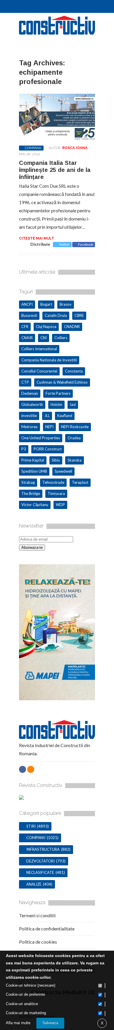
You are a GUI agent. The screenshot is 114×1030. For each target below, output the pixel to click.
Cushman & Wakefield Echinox (62, 382)
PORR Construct (48, 449)
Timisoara (56, 493)
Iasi (73, 404)
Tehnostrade (53, 482)
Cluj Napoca (46, 326)
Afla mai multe (18, 1023)
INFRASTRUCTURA (43, 849)
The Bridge (30, 493)
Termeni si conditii (37, 915)
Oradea (74, 437)
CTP (25, 382)
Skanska (75, 460)
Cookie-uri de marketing (26, 1013)
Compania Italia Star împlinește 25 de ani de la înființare (55, 170)
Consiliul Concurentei (39, 371)
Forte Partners (58, 393)
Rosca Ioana (74, 148)
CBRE (79, 315)
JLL (47, 415)
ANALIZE (34, 884)
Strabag (28, 482)
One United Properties (40, 437)
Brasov (66, 304)
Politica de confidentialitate (47, 928)
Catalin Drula (56, 315)
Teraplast (80, 482)
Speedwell (63, 471)
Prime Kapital (32, 460)
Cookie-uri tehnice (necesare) (30, 985)
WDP (60, 504)
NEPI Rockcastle (75, 426)
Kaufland (64, 415)
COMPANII (33, 148)
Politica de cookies (38, 941)
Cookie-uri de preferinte (25, 994)
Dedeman (29, 393)
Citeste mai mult (36, 238)
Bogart (46, 304)
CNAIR (27, 337)
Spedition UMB (34, 471)
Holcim (56, 404)
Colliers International (39, 348)
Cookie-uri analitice (22, 1004)
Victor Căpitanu (34, 504)
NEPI (49, 426)
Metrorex (29, 426)
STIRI (31, 826)
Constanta (74, 371)
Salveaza (50, 1023)
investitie (29, 415)
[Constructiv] (57, 32)
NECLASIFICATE (40, 872)
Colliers (60, 337)
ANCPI (27, 304)
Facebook (85, 244)
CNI (43, 337)
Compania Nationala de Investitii (49, 360)
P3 (23, 449)
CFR (24, 326)
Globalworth (32, 404)
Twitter (64, 244)
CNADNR (72, 326)
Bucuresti (29, 315)
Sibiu (56, 460)
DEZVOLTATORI (40, 861)
